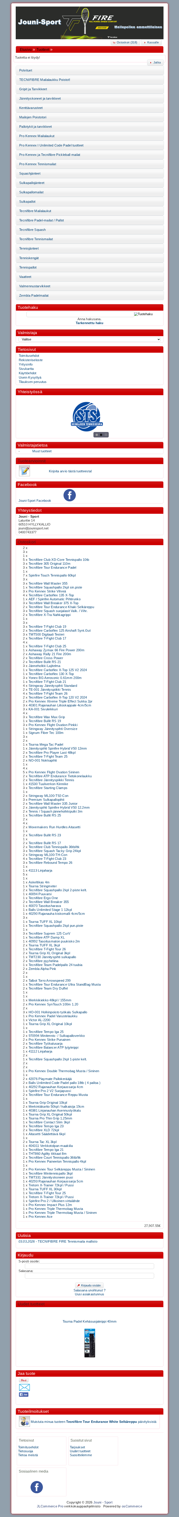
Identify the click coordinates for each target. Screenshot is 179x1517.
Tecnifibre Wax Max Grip (47, 717)
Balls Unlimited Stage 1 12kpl (50, 910)
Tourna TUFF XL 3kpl (44, 945)
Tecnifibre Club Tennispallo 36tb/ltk (54, 847)
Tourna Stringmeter (43, 886)
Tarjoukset (77, 1447)
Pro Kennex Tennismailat (37, 164)
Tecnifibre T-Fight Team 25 (48, 756)
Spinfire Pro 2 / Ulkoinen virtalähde (54, 1201)
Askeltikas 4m (39, 882)
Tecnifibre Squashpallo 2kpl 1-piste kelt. (58, 1059)
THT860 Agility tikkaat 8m (48, 1153)
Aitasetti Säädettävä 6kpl (47, 1134)
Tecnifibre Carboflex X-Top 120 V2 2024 (58, 697)
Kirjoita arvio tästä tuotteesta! (70, 471)
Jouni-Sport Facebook (35, 500)
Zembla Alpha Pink (42, 969)
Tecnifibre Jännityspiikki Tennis (51, 780)
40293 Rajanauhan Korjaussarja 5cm (56, 1181)
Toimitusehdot (29, 355)
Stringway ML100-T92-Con (49, 796)
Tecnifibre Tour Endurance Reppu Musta (58, 1095)
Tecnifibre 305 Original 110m (50, 563)
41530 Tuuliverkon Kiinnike (48, 784)
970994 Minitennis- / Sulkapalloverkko (57, 1035)
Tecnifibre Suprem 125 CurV (50, 933)
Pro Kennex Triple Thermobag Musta (56, 1209)
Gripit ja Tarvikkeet (33, 89)
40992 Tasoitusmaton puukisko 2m (54, 941)
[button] (125, 42)
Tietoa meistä (28, 1455)
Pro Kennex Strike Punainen (50, 1039)
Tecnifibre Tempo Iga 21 (46, 1149)
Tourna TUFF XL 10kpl (45, 921)
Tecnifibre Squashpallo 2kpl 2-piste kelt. (58, 890)
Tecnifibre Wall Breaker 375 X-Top (54, 603)
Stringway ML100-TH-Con (48, 855)
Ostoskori (27, 542)
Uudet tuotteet (31, 1304)
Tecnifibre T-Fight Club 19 (47, 626)
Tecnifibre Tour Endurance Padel (52, 567)
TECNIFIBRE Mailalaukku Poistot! (44, 80)
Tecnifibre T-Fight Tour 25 (47, 1193)
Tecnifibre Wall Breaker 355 (49, 902)
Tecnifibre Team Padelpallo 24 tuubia (56, 965)
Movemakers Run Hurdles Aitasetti (54, 827)
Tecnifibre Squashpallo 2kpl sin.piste (55, 587)
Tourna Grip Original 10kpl (48, 1102)
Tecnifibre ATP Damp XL (47, 937)
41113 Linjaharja (40, 870)
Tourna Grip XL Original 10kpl (50, 1024)
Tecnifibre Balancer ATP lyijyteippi (53, 1047)
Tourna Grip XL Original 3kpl (49, 953)
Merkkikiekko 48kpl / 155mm (50, 1000)
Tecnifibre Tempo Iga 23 (46, 1126)
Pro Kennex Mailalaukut (36, 136)
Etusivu (26, 49)
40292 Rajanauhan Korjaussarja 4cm (56, 1087)
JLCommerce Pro (50, 1506)
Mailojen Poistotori (32, 117)
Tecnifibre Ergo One (43, 898)
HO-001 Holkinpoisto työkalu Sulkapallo (58, 1012)
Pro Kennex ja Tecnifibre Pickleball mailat (49, 154)
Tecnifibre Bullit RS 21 (45, 662)
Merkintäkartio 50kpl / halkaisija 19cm (56, 1106)
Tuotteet (42, 49)
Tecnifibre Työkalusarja (46, 1043)
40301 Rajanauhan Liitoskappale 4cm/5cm (60, 705)
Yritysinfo (26, 364)
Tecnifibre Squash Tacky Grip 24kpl (55, 851)
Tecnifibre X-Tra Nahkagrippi (50, 615)
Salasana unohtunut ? (90, 1290)
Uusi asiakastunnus (89, 1294)
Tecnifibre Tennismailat (36, 239)
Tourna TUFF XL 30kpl (45, 1189)
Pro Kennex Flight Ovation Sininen (54, 772)
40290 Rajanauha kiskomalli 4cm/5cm (57, 913)
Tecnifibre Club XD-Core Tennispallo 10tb (59, 559)
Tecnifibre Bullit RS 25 (45, 815)
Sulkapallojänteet (31, 183)
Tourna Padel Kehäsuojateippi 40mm (89, 1316)
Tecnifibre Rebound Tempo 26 (50, 862)
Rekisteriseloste (31, 360)
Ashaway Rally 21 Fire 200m (50, 654)
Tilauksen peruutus (33, 382)
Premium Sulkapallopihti (46, 799)
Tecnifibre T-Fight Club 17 (47, 638)
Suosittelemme (81, 1455)
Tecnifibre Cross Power (46, 658)
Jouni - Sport (102, 1502)
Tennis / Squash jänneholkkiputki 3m (56, 811)
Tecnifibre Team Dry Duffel (48, 988)
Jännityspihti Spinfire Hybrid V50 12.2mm (59, 807)
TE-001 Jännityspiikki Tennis (50, 689)
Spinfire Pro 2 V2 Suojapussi (50, 1091)
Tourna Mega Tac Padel (46, 744)
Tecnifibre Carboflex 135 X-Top (51, 595)
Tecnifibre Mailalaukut (35, 211)
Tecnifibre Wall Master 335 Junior (53, 803)
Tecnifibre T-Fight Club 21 (47, 682)
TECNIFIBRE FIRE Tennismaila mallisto (58, 1241)
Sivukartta (26, 369)
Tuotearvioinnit (32, 461)
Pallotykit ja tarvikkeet (35, 126)
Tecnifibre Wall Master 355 (48, 583)
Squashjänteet (29, 173)
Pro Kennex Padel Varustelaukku (53, 1016)
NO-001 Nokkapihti (43, 760)
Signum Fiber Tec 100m (46, 733)
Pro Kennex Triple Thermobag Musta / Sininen (63, 1212)
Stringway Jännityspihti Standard (53, 685)
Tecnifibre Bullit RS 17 (45, 843)
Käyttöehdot (27, 373)
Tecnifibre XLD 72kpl (44, 1130)
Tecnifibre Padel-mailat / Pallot (41, 220)
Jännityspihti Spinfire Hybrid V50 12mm (58, 748)
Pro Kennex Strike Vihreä (47, 591)
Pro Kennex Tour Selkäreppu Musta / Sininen (62, 1169)
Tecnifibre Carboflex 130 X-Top (51, 674)
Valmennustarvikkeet (34, 286)
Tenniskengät (29, 258)
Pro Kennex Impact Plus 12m (50, 1205)
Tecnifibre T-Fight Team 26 (48, 693)
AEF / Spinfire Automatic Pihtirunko (55, 599)
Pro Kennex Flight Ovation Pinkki (53, 725)
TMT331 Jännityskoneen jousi (51, 1177)
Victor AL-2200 (39, 1020)
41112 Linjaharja (40, 1051)
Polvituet (25, 70)
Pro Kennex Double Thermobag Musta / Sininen (64, 1071)
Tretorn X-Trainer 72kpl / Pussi (51, 1185)
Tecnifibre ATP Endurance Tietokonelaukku (60, 776)
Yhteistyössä (30, 391)
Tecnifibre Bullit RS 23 (45, 835)
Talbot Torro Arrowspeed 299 (50, 980)
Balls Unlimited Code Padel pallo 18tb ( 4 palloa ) (65, 1083)
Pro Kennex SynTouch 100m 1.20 (53, 1004)
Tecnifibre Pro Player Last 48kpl (52, 752)
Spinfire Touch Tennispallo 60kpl (52, 575)
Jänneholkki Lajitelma (44, 666)
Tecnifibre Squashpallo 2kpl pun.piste (56, 925)
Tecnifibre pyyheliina (44, 961)
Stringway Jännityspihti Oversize (53, 729)
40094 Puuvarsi (40, 894)
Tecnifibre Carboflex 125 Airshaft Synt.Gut (60, 630)
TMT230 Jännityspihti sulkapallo (52, 957)
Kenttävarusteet (31, 108)
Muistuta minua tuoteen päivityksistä (94, 1421)
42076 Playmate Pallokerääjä (50, 1079)
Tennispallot (28, 267)
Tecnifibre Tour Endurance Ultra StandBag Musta (65, 984)
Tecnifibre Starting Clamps (48, 788)
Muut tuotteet (42, 451)
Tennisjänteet (29, 248)
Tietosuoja (25, 1451)
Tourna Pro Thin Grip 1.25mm (50, 1118)
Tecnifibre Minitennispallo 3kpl (51, 1173)
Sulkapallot (27, 201)
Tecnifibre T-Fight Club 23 (47, 859)
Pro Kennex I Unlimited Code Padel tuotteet (51, 145)
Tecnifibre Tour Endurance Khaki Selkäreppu (61, 607)
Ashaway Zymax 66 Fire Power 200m (56, 650)
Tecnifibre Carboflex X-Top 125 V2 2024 (58, 670)
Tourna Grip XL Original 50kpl (50, 1114)
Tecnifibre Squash (32, 229)
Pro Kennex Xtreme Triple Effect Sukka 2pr (61, 701)
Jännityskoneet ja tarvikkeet (40, 98)
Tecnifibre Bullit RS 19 (45, 721)
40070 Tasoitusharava (45, 906)
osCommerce (132, 1506)
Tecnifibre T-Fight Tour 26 (47, 949)
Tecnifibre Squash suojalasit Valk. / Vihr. (58, 611)
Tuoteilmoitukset (33, 1411)
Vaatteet (25, 277)
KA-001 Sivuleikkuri (43, 709)
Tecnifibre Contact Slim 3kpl (49, 1122)
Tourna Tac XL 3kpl (43, 1142)
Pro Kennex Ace (41, 1216)
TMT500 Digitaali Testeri (46, 634)
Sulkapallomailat (31, 192)
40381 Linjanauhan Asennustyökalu (55, 1110)
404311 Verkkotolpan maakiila (51, 1146)
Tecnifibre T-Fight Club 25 (47, 646)
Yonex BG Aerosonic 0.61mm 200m (55, 678)
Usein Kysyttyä (30, 377)
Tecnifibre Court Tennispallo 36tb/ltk (55, 1157)
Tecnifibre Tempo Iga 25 (46, 1032)
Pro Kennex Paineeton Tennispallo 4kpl (57, 1161)
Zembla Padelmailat (33, 295)
